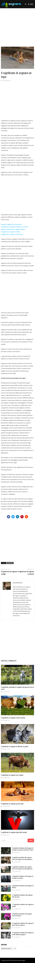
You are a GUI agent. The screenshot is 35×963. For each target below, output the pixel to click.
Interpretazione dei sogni (18, 960)
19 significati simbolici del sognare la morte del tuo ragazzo (23, 924)
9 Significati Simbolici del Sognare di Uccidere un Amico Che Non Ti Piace (22, 849)
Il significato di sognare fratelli (10, 232)
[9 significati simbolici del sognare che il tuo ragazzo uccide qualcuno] (6, 858)
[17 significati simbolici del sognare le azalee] (6, 905)
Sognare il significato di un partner (11, 224)
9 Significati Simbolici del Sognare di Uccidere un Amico (22, 877)
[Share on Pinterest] (22, 516)
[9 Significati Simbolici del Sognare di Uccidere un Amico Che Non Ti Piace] (6, 848)
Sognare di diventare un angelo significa (13, 229)
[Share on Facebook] (8, 516)
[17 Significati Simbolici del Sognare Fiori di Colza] (6, 895)
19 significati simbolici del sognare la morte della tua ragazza (23, 933)
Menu (31, 4)
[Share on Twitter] (13, 516)
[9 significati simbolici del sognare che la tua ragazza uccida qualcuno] (6, 867)
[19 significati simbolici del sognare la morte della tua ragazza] (6, 933)
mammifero (10, 563)
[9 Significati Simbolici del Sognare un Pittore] (6, 886)
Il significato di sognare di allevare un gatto (14, 746)
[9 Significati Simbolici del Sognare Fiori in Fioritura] (6, 914)
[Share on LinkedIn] (17, 516)
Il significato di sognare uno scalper (12, 775)
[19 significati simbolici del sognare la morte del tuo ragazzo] (6, 923)
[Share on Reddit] (26, 516)
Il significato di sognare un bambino (12, 234)
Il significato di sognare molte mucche (13, 718)
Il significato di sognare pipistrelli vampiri (14, 832)
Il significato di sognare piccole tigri (12, 804)
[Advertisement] (17, 25)
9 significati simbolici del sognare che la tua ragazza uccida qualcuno (22, 868)
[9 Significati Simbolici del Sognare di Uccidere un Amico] (6, 876)
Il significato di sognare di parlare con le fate (14, 227)
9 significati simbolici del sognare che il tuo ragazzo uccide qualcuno (22, 858)
